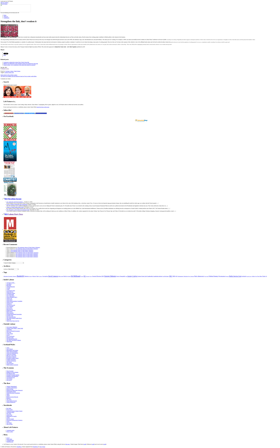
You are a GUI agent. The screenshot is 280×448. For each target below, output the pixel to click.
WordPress (19, 446)
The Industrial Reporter (11, 339)
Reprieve (8, 398)
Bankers (27, 276)
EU (85, 276)
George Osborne (110, 276)
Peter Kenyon (9, 309)
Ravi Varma (42, 446)
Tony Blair (259, 276)
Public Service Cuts (235, 276)
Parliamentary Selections (183, 276)
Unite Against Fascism (11, 400)
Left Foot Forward (10, 305)
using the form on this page (43, 107)
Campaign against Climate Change (14, 411)
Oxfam (8, 417)
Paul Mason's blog (10, 373)
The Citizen (9, 362)
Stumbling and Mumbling (12, 376)
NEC (170, 276)
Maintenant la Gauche (11, 416)
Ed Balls (69, 276)
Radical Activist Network (12, 397)
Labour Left (9, 298)
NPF (176, 276)
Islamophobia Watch (11, 391)
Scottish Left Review (11, 360)
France (91, 276)
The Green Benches (11, 317)
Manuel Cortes (5, 68)
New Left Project (10, 336)
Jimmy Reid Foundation (12, 351)
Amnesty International (11, 386)
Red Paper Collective (11, 356)
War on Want (9, 424)
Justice (7, 394)
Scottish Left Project (11, 359)
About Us (6, 16)
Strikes (253, 276)
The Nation (9, 422)
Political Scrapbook (10, 310)
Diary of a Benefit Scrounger (13, 331)
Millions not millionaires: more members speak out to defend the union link (21, 63)
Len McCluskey (165, 276)
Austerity (20, 276)
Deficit (65, 276)
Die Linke (8, 413)
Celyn (7, 347)
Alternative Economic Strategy (10, 276)
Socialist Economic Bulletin (12, 375)
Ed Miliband (75, 276)
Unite (263, 276)
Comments (10, 440)
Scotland (244, 276)
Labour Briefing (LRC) (11, 297)
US (266, 276)
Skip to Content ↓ (5, 2)
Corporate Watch (10, 412)
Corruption (45, 276)
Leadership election (157, 276)
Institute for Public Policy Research (14, 390)
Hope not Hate (9, 389)
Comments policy (10, 430)
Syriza (7, 421)
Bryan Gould (9, 409)
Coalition (40, 276)
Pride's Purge (9, 311)
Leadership (150, 276)
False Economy (10, 371)
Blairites (34, 276)
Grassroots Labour (10, 293)
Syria (256, 276)
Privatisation (222, 276)
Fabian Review (9, 292)
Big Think (8, 408)
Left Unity (8, 332)
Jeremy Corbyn (132, 276)
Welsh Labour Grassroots (12, 364)
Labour (11, 71)
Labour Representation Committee (14, 301)
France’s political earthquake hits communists (16, 204)
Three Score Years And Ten (12, 320)
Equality (81, 276)
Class (37, 276)
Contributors (6, 17)
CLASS (8, 288)
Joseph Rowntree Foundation (13, 393)
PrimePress (35, 446)
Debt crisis (60, 276)
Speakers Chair (9, 337)
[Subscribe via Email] (18, 113)
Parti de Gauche (10, 419)
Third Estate (9, 341)
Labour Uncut (9, 302)
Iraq (126, 276)
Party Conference (191, 276)
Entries (9, 439)
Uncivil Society (10, 363)
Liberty (8, 395)
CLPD (7, 289)
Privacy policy (9, 431)
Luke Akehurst (9, 306)
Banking (30, 276)
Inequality (122, 276)
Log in (7, 437)
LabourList (9, 303)
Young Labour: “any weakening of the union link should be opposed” (20, 65)
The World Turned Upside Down (14, 318)
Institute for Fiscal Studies (12, 372)
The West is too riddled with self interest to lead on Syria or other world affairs (19, 76)
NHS (174, 276)
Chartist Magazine (10, 286)
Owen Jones (9, 307)
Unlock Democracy (10, 402)
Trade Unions (17, 71)
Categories (6, 262)
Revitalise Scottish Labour (12, 358)
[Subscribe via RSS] (8, 113)
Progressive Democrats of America (14, 420)
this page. (68, 444)
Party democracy (199, 276)
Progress (227, 276)
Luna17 (8, 335)
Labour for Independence (12, 353)
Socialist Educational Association (14, 314)
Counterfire (9, 329)
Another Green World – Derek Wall (14, 328)
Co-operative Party (10, 290)
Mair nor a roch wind (11, 355)
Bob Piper (8, 285)
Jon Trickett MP (10, 294)
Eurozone (87, 276)
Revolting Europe (14, 199)
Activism (7, 71)
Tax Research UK (10, 377)
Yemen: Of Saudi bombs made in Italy (15, 207)
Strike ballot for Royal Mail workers (9, 75)
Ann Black (8, 284)
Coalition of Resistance (11, 387)
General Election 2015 (98, 276)
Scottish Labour (249, 276)
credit (84, 444)
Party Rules (206, 276)
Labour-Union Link (9, 72)
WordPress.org (9, 441)
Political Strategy (213, 276)
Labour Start (9, 415)
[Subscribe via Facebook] (41, 113)
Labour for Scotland (11, 354)
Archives (6, 269)
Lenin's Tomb (9, 333)
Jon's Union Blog (10, 295)
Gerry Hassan (9, 349)
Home (5, 15)
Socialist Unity (9, 315)
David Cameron (53, 276)
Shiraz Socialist (9, 313)
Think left (8, 319)
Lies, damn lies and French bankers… (15, 201)
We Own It (9, 380)
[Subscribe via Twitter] (29, 113)
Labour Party (9, 299)
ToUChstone (9, 378)
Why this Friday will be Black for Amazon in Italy (18, 209)
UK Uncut (8, 399)
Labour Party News (15, 214)
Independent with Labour (12, 350)
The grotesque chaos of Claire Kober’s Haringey (29, 247)
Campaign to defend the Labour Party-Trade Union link (16, 62)
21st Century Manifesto (11, 327)
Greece (118, 276)
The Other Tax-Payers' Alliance (13, 340)
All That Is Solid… (10, 282)
